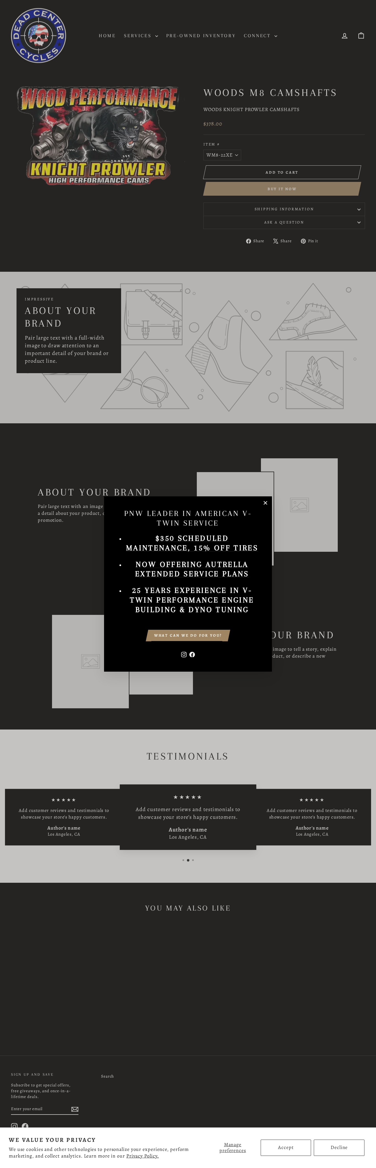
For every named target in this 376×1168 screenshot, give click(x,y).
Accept (285, 1147)
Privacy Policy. (142, 1156)
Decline (339, 1147)
